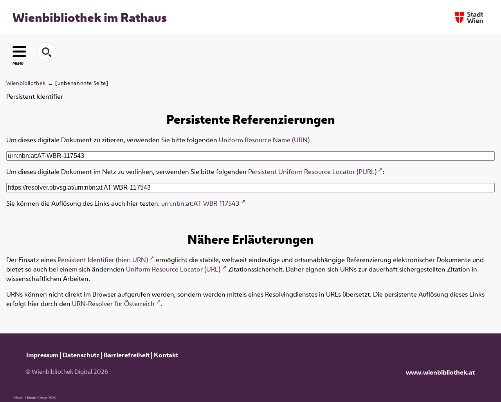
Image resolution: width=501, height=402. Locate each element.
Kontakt (166, 355)
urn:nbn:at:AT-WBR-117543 (200, 203)
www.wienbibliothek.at (440, 372)
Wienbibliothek (25, 83)
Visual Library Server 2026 (35, 398)
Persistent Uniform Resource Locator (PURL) (312, 171)
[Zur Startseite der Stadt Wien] (469, 17)
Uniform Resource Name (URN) (264, 140)
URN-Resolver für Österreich (113, 303)
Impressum (42, 355)
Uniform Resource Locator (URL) (173, 269)
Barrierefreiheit (127, 355)
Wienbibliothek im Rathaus (90, 17)
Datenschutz (81, 355)
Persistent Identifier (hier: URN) (103, 259)
